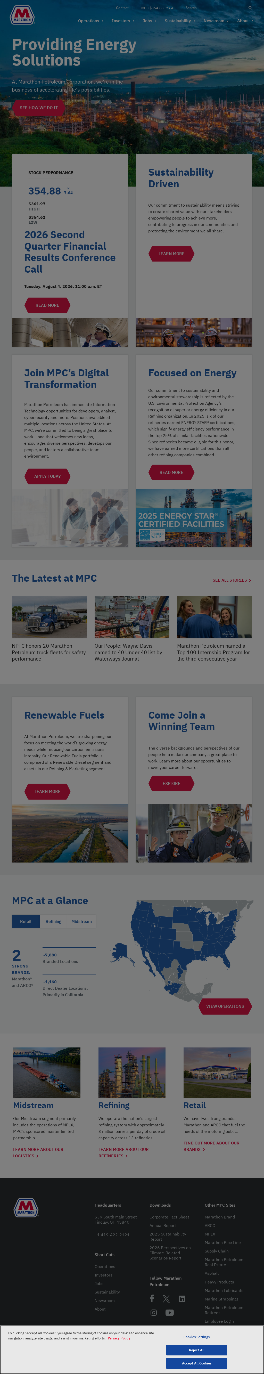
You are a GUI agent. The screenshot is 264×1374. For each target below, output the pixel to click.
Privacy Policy (119, 1338)
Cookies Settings (197, 1337)
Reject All (196, 1350)
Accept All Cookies (196, 1363)
